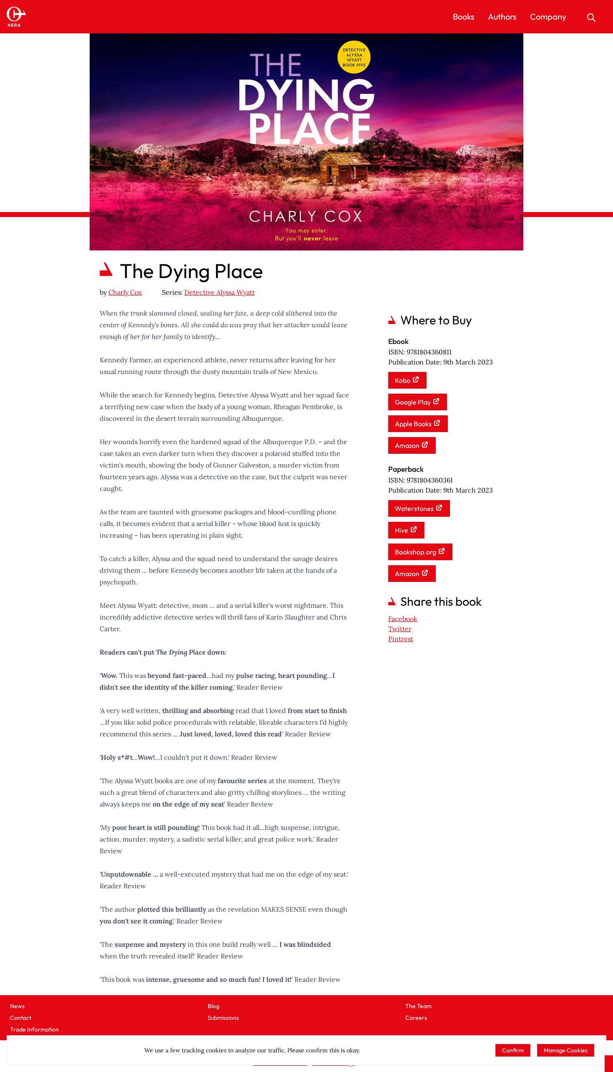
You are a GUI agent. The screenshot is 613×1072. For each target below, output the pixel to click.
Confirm (513, 1050)
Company (548, 16)
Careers (416, 1017)
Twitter (400, 628)
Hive (401, 530)
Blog (213, 1006)
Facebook (402, 618)
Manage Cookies (566, 1050)
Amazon (407, 445)
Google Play (413, 402)
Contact (20, 1017)
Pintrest (400, 639)
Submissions (223, 1017)
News (17, 1006)
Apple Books (413, 424)
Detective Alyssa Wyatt (219, 292)
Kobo (402, 380)
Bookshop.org (415, 552)
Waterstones (414, 508)
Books (464, 16)
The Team (418, 1006)
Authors (502, 16)
